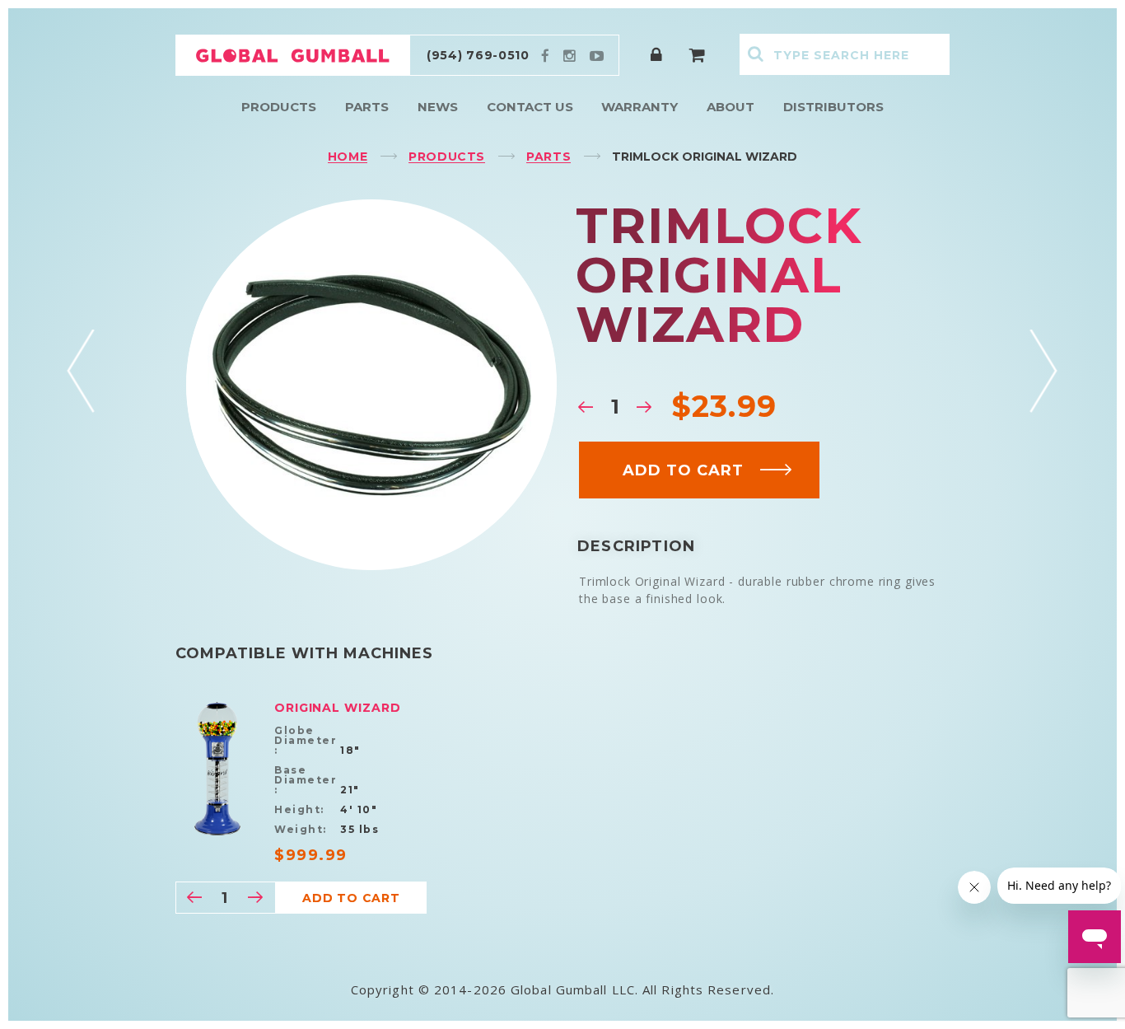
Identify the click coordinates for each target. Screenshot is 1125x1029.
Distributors (833, 107)
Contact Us (530, 107)
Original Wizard (337, 707)
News (438, 107)
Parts (367, 107)
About (730, 107)
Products (278, 107)
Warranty (639, 107)
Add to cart (683, 470)
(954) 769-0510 (478, 55)
